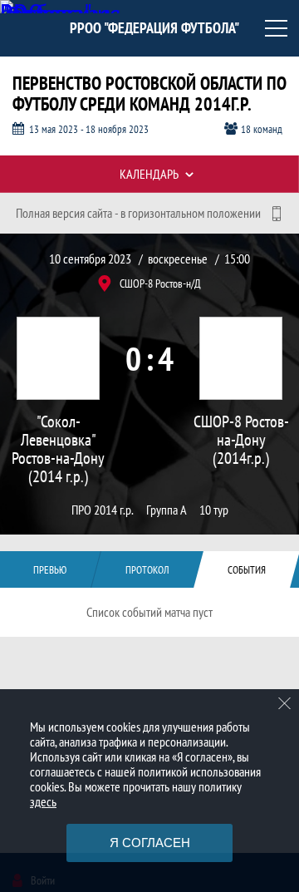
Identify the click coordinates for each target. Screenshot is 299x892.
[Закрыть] (284, 703)
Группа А (166, 510)
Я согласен (150, 842)
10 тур (213, 510)
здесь (43, 801)
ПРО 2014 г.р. (102, 510)
